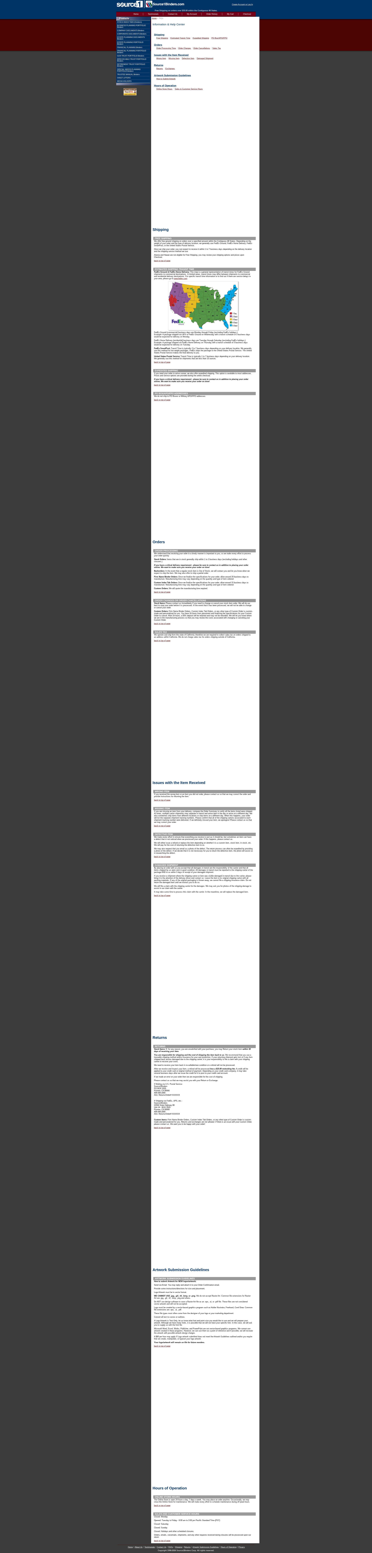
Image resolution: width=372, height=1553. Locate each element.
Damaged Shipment (205, 58)
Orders (158, 44)
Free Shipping (162, 38)
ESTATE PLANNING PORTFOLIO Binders (130, 43)
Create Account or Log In (242, 4)
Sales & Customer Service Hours (189, 89)
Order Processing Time (166, 48)
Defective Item (188, 58)
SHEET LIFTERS (123, 78)
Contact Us (172, 14)
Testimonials (153, 14)
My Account (192, 14)
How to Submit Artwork (166, 79)
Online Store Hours (164, 89)
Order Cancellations (201, 48)
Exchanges (170, 69)
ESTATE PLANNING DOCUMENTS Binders (131, 38)
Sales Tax (216, 48)
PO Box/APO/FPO (219, 38)
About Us (139, 1547)
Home (154, 18)
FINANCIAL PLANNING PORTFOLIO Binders (131, 51)
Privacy (241, 1547)
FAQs (170, 1547)
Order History (212, 14)
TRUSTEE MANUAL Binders (128, 74)
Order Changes (184, 48)
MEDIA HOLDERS (124, 81)
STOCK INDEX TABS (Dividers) (129, 22)
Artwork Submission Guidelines (172, 75)
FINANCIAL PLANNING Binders (129, 47)
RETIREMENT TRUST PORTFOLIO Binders (131, 65)
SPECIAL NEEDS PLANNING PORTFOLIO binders (129, 70)
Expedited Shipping (201, 38)
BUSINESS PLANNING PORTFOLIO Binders (131, 26)
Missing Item (174, 58)
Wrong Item (161, 58)
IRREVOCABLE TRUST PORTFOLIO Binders (131, 60)
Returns (158, 65)
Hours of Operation (165, 85)
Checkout (247, 14)
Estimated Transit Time (180, 38)
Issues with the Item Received (171, 55)
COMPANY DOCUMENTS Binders (130, 30)
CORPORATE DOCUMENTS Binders (131, 34)
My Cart (230, 14)
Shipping (159, 34)
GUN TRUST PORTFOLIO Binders (130, 56)
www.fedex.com (180, 278)
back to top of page (162, 261)
